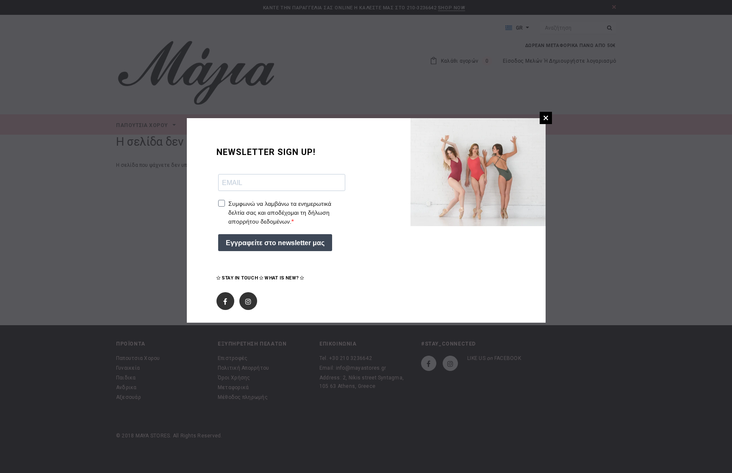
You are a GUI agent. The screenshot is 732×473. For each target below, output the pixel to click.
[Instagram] (248, 300)
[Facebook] (225, 300)
